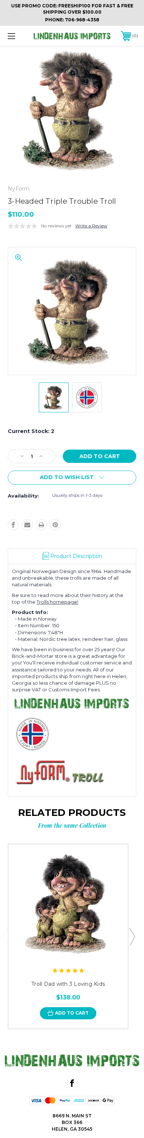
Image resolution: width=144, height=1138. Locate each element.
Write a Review (91, 225)
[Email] (27, 524)
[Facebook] (13, 524)
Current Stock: (31, 431)
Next (132, 936)
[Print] (41, 524)
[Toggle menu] (21, 36)
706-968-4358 (82, 19)
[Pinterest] (55, 524)
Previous (4, 936)
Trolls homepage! (57, 602)
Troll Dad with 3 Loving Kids (68, 984)
